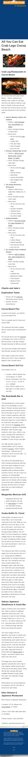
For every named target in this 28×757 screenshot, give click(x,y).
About (14, 749)
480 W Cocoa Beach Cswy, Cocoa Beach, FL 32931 (16, 156)
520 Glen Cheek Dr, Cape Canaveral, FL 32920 (16, 223)
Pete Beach (12, 503)
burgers (11, 449)
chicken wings (17, 652)
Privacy (14, 747)
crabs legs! (5, 489)
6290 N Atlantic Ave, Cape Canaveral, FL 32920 (16, 257)
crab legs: (19, 297)
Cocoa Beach (5, 707)
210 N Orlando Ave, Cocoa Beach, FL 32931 (16, 124)
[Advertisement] (14, 24)
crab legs (23, 337)
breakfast (17, 425)
